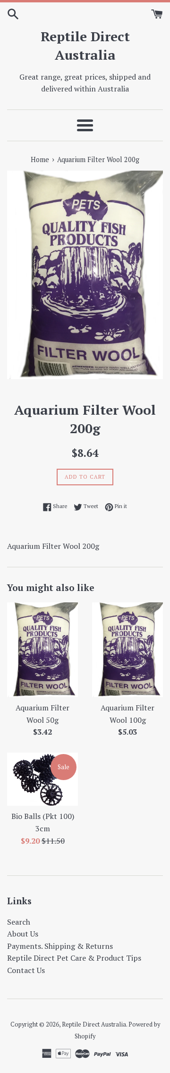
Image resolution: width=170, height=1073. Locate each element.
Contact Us (26, 970)
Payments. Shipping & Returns (60, 946)
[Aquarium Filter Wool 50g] (42, 649)
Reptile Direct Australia (85, 45)
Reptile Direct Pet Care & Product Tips (74, 958)
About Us (22, 933)
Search (18, 922)
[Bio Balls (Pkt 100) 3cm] (42, 779)
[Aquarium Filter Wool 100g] (127, 649)
